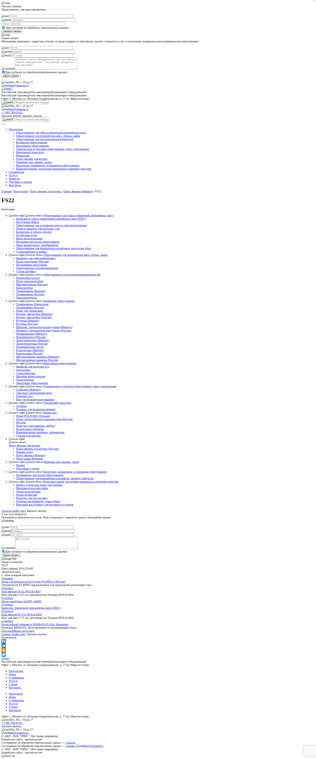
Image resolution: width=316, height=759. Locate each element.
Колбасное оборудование (31, 142)
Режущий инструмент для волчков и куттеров (45, 504)
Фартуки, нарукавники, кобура (35, 425)
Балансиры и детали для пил (34, 231)
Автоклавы (23, 369)
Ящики (20, 465)
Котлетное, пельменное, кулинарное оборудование (48, 165)
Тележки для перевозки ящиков (35, 409)
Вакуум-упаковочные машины (35, 399)
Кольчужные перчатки (30, 429)
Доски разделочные (28, 491)
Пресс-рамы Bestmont (29, 458)
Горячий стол (24, 396)
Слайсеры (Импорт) (28, 389)
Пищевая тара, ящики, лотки (34, 162)
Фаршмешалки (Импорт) (31, 333)
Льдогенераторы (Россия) (32, 343)
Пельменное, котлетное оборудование (39, 475)
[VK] (158, 646)
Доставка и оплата (20, 181)
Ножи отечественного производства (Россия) (44, 419)
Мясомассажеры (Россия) (32, 284)
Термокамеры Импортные (32, 304)
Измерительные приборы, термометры (40, 432)
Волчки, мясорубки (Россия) (34, 317)
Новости (14, 178)
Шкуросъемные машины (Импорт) (37, 356)
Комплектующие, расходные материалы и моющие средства (53, 168)
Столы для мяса (26, 271)
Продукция (16, 129)
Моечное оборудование (30, 376)
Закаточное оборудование (32, 383)
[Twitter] (158, 654)
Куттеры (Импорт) (27, 320)
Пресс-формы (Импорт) (78, 191)
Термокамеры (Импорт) (31, 291)
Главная (6, 191)
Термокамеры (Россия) (30, 294)
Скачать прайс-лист (13, 510)
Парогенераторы (26, 297)
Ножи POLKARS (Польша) (33, 415)
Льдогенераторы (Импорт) (32, 340)
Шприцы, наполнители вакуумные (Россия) (43, 330)
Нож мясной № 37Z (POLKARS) (21, 614)
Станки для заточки (28, 435)
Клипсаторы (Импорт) (30, 350)
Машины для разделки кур (32, 366)
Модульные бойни (27, 222)
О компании (16, 172)
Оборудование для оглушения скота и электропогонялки (51, 225)
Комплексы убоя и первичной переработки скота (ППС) (51, 218)
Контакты (15, 185)
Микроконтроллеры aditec (32, 488)
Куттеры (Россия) (27, 323)
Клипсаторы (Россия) (29, 353)
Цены (12, 674)
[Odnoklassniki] (158, 650)
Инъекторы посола (28, 277)
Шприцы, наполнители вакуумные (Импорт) (44, 327)
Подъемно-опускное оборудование (38, 241)
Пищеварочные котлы (30, 346)
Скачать (70, 742)
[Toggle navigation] (2, 124)
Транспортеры (25, 379)
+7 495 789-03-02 (11, 112)
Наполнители (24, 287)
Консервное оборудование (32, 145)
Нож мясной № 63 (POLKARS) (20, 591)
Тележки (21, 406)
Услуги (13, 175)
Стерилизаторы (25, 373)
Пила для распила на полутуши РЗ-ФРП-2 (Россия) (33, 581)
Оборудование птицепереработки (37, 268)
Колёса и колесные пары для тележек (39, 484)
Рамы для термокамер (29, 310)
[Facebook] (158, 641)
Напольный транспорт (30, 152)
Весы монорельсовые (29, 238)
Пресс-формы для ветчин (32, 158)
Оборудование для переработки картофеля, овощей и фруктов (55, 478)
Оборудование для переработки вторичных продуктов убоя (53, 248)
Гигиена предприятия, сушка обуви (38, 501)
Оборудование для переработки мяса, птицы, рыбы (48, 135)
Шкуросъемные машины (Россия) (37, 360)
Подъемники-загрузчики (31, 264)
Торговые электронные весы (34, 392)
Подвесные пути (26, 235)
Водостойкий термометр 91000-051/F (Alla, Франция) (34, 624)
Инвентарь (23, 155)
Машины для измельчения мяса (35, 258)
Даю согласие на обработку (23, 27)
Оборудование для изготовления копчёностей (44, 139)
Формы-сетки (24, 452)
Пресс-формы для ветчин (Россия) (37, 448)
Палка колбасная (26, 494)
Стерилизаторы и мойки (31, 251)
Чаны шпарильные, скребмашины (37, 245)
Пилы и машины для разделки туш (38, 228)
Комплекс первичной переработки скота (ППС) (31, 608)
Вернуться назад (24, 630)
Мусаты (21, 422)
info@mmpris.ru (18, 85)
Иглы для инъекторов (29, 281)
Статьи (13, 684)
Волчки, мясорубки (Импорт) (34, 314)
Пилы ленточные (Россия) (32, 261)
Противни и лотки (27, 468)
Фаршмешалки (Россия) (31, 337)
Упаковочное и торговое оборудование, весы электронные (52, 149)
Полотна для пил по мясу (32, 498)
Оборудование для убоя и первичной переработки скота (51, 132)
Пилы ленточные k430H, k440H (21, 601)
